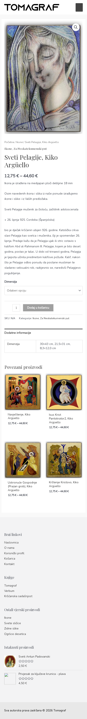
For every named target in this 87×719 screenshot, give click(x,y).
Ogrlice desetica (15, 634)
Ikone (19, 142)
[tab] (43, 333)
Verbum (9, 591)
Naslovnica (11, 543)
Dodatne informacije (17, 333)
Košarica (9, 559)
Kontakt (9, 564)
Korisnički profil (14, 553)
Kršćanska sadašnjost (18, 596)
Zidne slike (11, 628)
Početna (9, 142)
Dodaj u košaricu (38, 308)
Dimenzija (10, 282)
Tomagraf (10, 586)
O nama (9, 548)
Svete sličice (12, 623)
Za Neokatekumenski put (30, 148)
